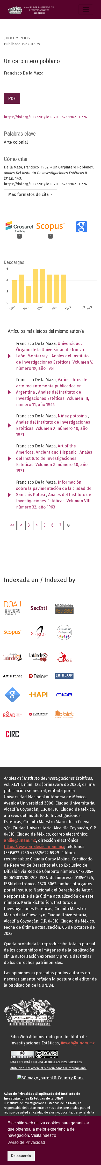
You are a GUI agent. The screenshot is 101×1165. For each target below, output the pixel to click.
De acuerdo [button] (21, 1156)
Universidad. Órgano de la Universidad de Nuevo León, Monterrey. (50, 349)
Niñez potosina (73, 416)
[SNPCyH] (38, 608)
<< (12, 525)
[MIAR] (64, 694)
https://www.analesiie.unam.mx (34, 846)
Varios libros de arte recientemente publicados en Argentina (51, 386)
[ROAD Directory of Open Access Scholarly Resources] (12, 714)
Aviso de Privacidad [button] (26, 1142)
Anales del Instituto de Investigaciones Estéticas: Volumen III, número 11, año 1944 (52, 398)
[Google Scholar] (12, 694)
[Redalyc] (64, 632)
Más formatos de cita (29, 194)
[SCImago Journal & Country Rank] (50, 1077)
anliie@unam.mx (20, 840)
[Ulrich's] (38, 714)
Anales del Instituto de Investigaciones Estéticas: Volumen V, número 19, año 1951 (54, 362)
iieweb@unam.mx (78, 1043)
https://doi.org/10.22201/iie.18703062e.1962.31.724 (45, 117)
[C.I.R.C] (12, 733)
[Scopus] (12, 632)
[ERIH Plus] (64, 675)
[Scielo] (38, 632)
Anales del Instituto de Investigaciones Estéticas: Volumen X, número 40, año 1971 (53, 428)
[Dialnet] (38, 675)
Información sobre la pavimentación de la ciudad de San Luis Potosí (53, 488)
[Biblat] (64, 714)
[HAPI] (38, 694)
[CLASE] (64, 656)
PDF (12, 98)
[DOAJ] (12, 608)
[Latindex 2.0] (38, 656)
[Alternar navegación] (85, 9)
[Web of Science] (64, 608)
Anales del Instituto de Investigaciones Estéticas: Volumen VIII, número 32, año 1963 (53, 501)
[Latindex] (12, 656)
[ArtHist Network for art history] (12, 675)
